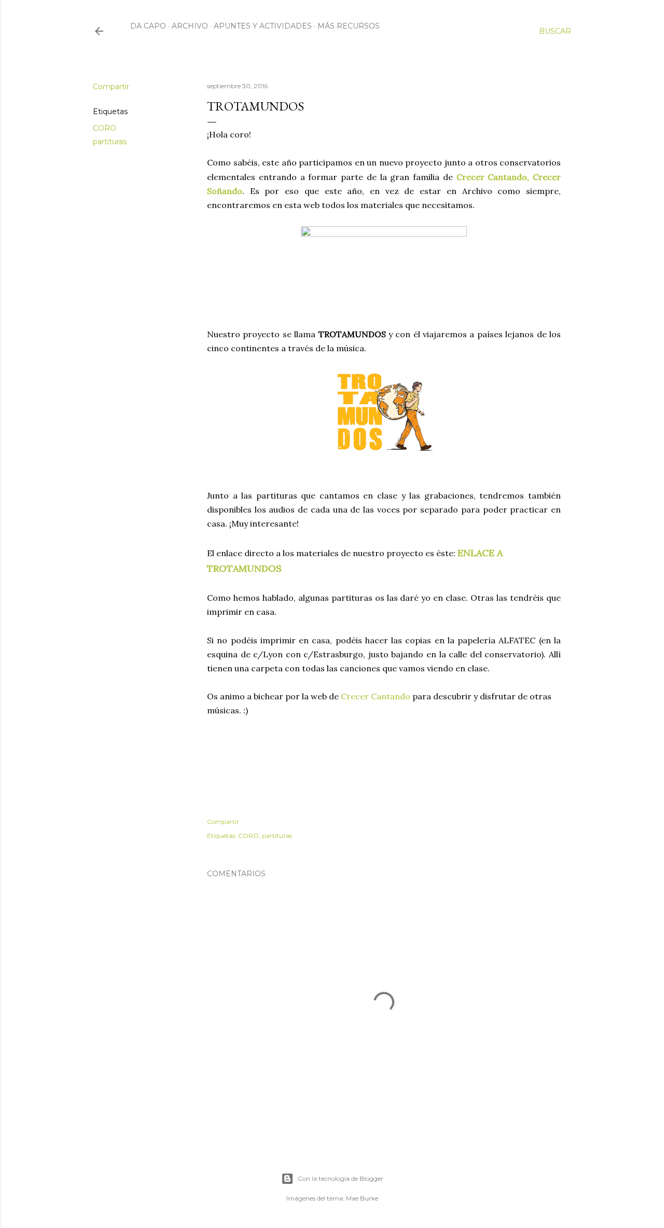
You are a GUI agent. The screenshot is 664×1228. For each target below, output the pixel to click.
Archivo (190, 26)
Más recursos (348, 26)
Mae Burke (362, 1198)
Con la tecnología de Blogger (340, 1178)
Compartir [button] (111, 86)
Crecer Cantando (375, 696)
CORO (104, 128)
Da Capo (148, 26)
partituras (110, 141)
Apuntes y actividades (263, 26)
